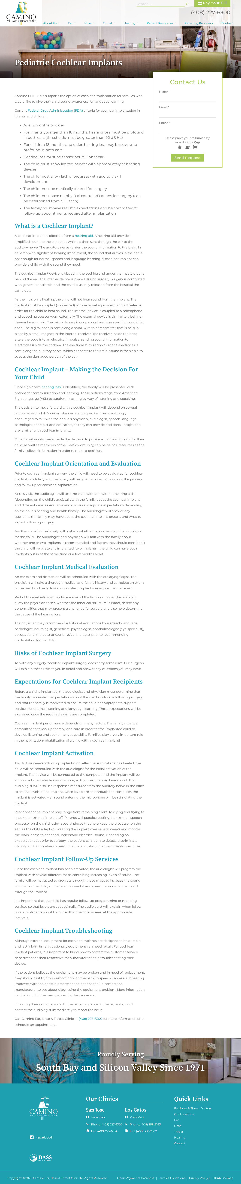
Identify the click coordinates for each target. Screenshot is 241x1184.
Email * (164, 107)
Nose (88, 23)
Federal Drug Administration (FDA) (55, 111)
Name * (164, 91)
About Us (50, 23)
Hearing (129, 23)
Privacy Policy (198, 1178)
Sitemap (227, 1178)
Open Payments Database (135, 1178)
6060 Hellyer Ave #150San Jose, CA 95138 (95, 1118)
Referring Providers (199, 23)
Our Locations (184, 1114)
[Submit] (187, 4)
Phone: (107, 1124)
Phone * (164, 123)
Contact (227, 23)
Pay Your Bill (214, 3)
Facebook (44, 1137)
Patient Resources (160, 23)
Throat (107, 23)
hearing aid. (84, 236)
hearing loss (51, 387)
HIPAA (216, 1178)
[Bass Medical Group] (40, 1158)
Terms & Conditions (171, 1178)
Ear (70, 23)
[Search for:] (161, 4)
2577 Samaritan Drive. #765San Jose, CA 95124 (133, 1118)
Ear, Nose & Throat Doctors (193, 1108)
